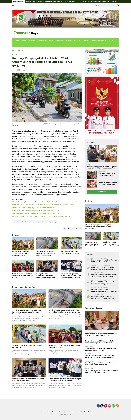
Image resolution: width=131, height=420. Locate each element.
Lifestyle (77, 41)
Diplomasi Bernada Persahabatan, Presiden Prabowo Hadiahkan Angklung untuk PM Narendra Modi (102, 167)
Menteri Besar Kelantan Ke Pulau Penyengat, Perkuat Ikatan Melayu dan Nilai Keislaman (100, 356)
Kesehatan (59, 41)
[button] (114, 5)
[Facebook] (98, 406)
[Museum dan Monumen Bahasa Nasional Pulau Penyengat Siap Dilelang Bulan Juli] (102, 320)
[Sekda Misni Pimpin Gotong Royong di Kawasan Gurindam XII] (71, 243)
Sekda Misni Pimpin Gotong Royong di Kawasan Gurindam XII (33, 208)
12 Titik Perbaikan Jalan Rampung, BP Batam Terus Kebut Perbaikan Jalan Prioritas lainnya (43, 205)
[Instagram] (109, 406)
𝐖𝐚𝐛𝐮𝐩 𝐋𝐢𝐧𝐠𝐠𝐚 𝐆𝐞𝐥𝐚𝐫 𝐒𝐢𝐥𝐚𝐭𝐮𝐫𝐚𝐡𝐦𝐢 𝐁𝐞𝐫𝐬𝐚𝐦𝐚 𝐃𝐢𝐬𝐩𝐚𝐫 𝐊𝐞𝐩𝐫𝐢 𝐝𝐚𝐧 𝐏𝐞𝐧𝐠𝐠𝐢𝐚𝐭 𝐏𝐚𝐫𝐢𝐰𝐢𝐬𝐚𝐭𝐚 (101, 349)
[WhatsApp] (113, 406)
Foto (15, 45)
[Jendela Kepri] (26, 33)
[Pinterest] (105, 406)
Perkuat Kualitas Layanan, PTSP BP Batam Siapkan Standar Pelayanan (26, 1)
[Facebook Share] (64, 228)
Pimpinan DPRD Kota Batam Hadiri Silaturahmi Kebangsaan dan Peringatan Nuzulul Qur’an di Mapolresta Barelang (103, 283)
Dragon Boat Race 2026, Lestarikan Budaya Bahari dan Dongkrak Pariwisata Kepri (100, 342)
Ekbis (51, 41)
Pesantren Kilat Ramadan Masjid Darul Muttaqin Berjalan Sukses (102, 268)
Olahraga (86, 41)
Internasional (42, 41)
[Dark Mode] (118, 5)
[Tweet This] (68, 228)
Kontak (79, 412)
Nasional (32, 41)
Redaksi (72, 412)
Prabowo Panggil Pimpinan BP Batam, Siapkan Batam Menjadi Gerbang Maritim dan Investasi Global (108, 183)
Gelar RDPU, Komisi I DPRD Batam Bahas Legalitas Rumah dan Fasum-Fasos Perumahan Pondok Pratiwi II (103, 297)
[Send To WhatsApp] (80, 228)
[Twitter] (102, 406)
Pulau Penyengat (37, 222)
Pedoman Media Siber (59, 412)
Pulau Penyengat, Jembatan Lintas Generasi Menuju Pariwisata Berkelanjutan (100, 364)
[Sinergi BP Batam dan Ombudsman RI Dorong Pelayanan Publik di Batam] (47, 266)
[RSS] (117, 406)
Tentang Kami (45, 412)
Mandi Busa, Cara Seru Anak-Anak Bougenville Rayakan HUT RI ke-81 (35, 211)
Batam (23, 41)
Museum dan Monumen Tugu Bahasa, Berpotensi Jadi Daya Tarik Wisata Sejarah (101, 371)
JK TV (111, 41)
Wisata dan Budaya (99, 41)
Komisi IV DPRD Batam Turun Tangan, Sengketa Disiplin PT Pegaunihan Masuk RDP (104, 275)
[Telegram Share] (76, 228)
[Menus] (13, 5)
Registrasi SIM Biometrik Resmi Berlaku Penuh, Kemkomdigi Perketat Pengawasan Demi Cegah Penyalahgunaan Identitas (107, 174)
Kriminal (69, 41)
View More (101, 192)
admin (18, 69)
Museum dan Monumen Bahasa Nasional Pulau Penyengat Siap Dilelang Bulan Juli (101, 334)
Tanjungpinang (51, 222)
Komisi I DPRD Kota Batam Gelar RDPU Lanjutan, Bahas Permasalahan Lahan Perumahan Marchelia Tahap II (104, 290)
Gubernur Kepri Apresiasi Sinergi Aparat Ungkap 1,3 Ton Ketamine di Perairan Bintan (41, 216)
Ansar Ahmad (18, 222)
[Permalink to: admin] (14, 70)
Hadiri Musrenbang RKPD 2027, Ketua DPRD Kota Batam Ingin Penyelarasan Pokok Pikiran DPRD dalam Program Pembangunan (104, 261)
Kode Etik (87, 412)
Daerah (16, 41)
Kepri (27, 222)
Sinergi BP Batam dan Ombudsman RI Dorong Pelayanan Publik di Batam (37, 213)
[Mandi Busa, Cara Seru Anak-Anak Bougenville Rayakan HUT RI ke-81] (23, 266)
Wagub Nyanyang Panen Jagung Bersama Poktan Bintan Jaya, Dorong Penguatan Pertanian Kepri (93, 1)
